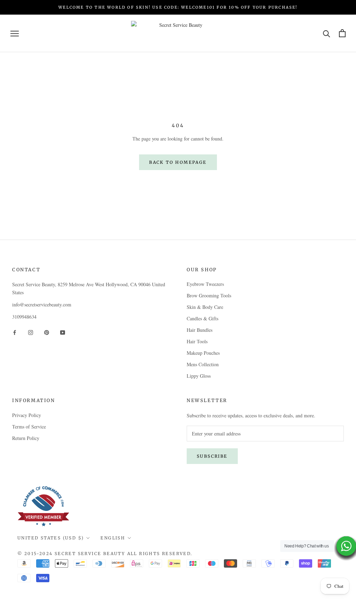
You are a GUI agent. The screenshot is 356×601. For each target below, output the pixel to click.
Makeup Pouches (203, 353)
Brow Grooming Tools (209, 295)
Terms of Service (29, 426)
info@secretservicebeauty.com (41, 304)
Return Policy (25, 438)
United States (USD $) (50, 537)
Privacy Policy (26, 415)
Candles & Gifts (202, 318)
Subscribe (212, 456)
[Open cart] (342, 33)
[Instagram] (30, 332)
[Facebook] (14, 332)
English (112, 537)
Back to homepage (178, 162)
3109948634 (24, 316)
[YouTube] (62, 332)
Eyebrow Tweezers (205, 284)
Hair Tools (197, 341)
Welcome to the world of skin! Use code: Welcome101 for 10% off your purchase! (177, 7)
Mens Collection (203, 364)
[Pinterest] (46, 332)
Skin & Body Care (205, 307)
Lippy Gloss (199, 375)
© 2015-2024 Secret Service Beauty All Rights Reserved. (105, 553)
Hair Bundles (199, 330)
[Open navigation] (14, 33)
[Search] (326, 33)
